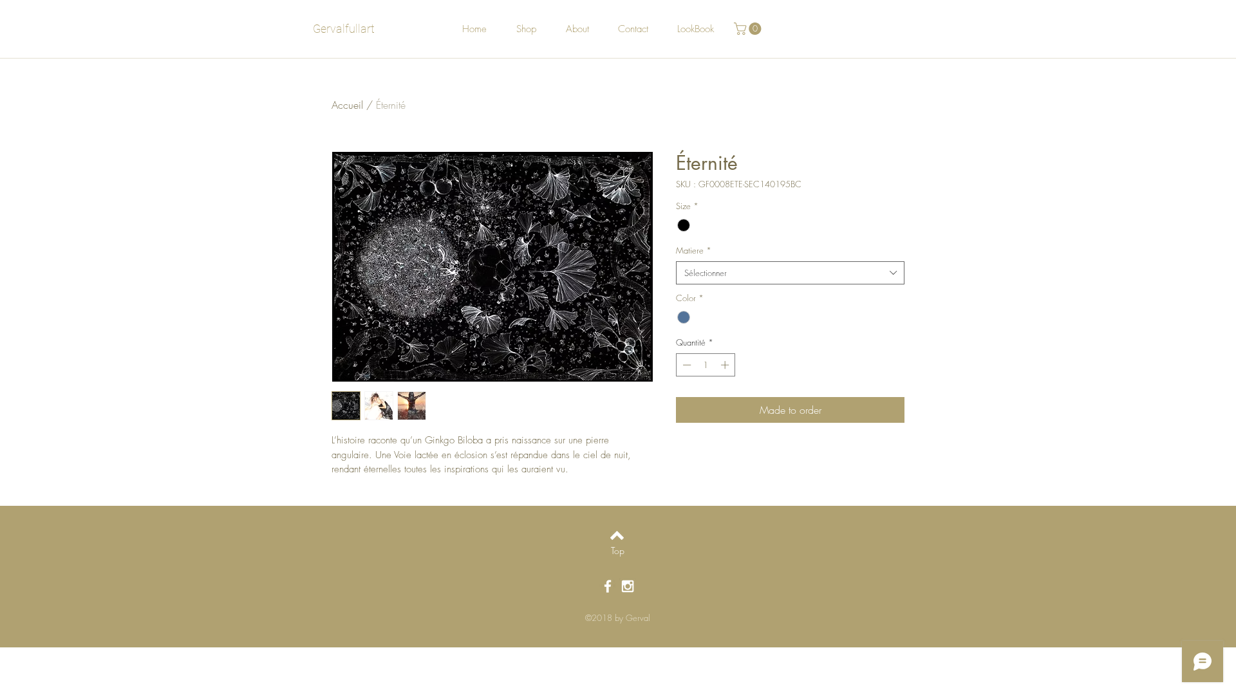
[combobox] (790, 272)
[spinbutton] (705, 365)
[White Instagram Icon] (627, 586)
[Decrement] (685, 365)
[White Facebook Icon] (607, 586)
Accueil (347, 105)
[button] (749, 29)
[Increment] (726, 365)
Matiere (693, 250)
